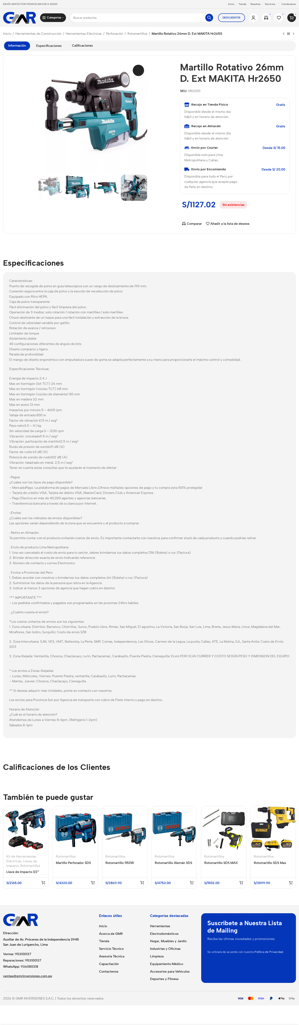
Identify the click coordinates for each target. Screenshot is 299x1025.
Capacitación (109, 964)
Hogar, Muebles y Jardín (168, 941)
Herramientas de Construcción (38, 34)
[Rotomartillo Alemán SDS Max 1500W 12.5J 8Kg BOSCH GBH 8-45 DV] (174, 828)
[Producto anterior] (283, 33)
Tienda (104, 941)
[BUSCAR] (209, 18)
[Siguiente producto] (293, 33)
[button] (41, 187)
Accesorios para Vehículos (170, 971)
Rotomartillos (137, 34)
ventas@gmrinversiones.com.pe (27, 976)
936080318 (29, 967)
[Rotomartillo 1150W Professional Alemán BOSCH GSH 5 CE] (124, 828)
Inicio (7, 34)
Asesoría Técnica (111, 956)
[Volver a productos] (288, 33)
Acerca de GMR (111, 934)
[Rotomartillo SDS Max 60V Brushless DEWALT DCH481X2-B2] (273, 828)
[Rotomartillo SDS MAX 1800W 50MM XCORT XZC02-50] (223, 828)
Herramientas (160, 926)
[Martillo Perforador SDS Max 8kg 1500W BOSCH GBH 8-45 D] (75, 828)
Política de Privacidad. (269, 952)
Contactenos (108, 971)
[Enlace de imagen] (20, 919)
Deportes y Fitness (164, 979)
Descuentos (231, 17)
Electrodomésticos (164, 934)
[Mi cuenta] (253, 18)
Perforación (114, 34)
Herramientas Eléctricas (84, 34)
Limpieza (157, 956)
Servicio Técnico (111, 949)
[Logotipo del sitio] (19, 17)
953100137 (23, 954)
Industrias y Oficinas (165, 949)
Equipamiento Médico (166, 964)
